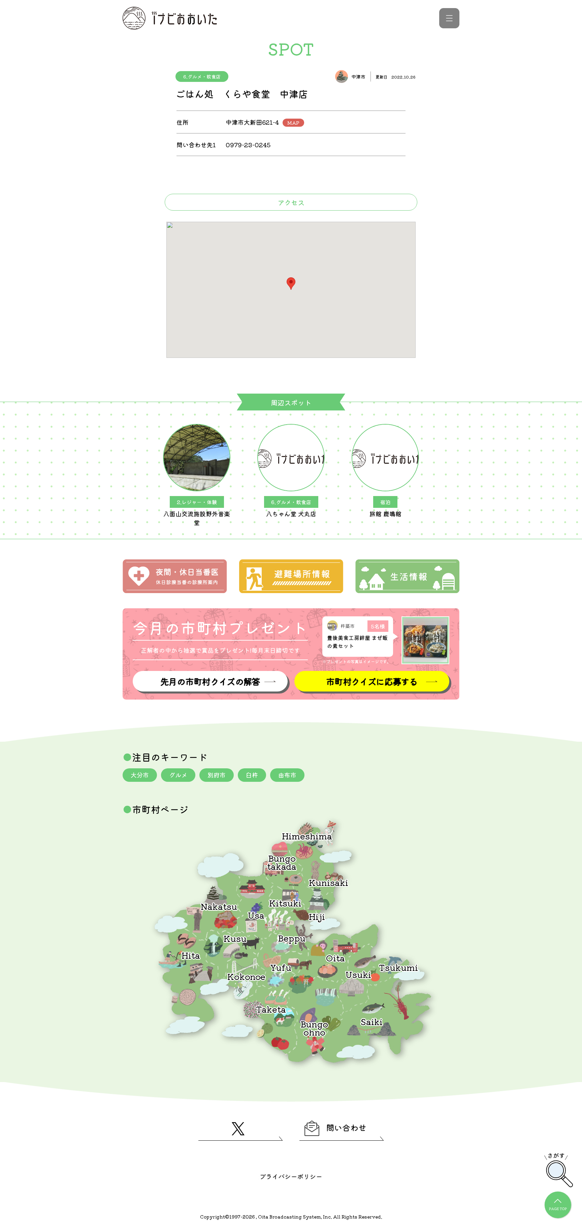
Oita (335, 957)
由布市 (287, 774)
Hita (191, 955)
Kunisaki (328, 882)
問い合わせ (346, 1127)
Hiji (317, 916)
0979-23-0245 (248, 144)
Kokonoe (246, 976)
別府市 (216, 774)
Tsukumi (398, 967)
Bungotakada (281, 862)
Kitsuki (285, 902)
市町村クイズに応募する (372, 681)
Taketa (271, 1009)
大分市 (140, 774)
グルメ (178, 774)
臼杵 (252, 774)
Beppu (291, 937)
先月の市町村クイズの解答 (210, 681)
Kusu (235, 938)
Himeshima (307, 835)
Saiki (371, 1021)
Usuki (358, 974)
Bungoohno (314, 1027)
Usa (256, 915)
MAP (293, 122)
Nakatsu (219, 906)
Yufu (280, 967)
